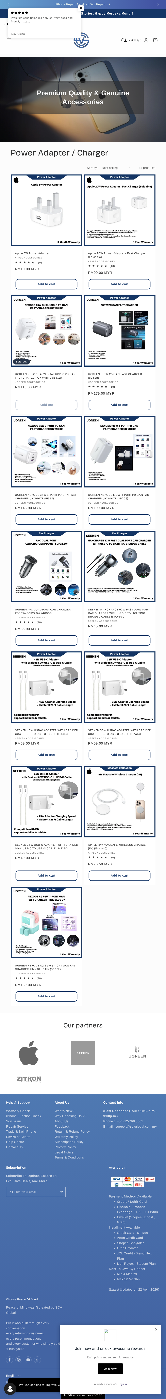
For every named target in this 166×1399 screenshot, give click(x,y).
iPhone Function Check (23, 1116)
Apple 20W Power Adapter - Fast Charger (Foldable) (116, 255)
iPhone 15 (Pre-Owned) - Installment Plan (51, 1383)
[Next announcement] (157, 4)
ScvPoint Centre (18, 1137)
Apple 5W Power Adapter (32, 253)
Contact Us (14, 1147)
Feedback (62, 1126)
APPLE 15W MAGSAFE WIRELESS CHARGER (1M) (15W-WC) (118, 846)
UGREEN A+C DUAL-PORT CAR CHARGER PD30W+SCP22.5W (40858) (43, 611)
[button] (9, 40)
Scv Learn (13, 1121)
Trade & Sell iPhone (21, 1131)
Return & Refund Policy (72, 1131)
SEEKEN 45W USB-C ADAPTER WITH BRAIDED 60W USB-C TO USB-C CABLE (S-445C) (46, 732)
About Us (61, 1121)
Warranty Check (18, 1111)
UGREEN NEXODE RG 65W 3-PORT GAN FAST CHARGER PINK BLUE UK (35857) (46, 967)
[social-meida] (9, 1359)
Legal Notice (64, 1152)
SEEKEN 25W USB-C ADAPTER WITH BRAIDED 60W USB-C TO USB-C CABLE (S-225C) (46, 846)
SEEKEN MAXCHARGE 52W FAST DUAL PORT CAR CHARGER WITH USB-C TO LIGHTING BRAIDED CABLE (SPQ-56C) (119, 613)
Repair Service (17, 1126)
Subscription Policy (69, 1142)
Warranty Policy (66, 1137)
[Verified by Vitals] (29, 1389)
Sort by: (92, 167)
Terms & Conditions (69, 1157)
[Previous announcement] (8, 4)
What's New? (64, 1111)
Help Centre (15, 1142)
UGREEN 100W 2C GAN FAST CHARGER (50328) (115, 375)
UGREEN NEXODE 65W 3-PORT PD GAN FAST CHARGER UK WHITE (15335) (46, 496)
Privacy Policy (65, 1147)
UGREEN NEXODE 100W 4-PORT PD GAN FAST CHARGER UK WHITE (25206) (119, 496)
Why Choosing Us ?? (70, 1116)
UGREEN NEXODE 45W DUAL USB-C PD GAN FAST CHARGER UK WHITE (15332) (45, 375)
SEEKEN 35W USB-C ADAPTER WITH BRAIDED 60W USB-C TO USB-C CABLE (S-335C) (119, 732)
